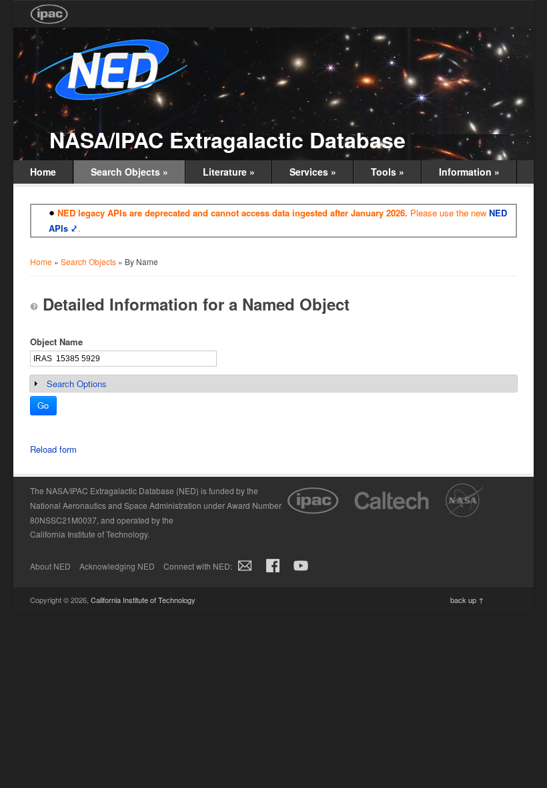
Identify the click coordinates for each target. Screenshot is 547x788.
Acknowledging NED (117, 566)
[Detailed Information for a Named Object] (34, 307)
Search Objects (129, 171)
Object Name (56, 341)
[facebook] (273, 572)
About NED (50, 566)
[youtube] (301, 572)
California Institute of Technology (143, 599)
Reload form (53, 449)
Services (313, 171)
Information (469, 171)
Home (43, 171)
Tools (387, 171)
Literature (229, 171)
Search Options (77, 383)
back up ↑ (467, 599)
